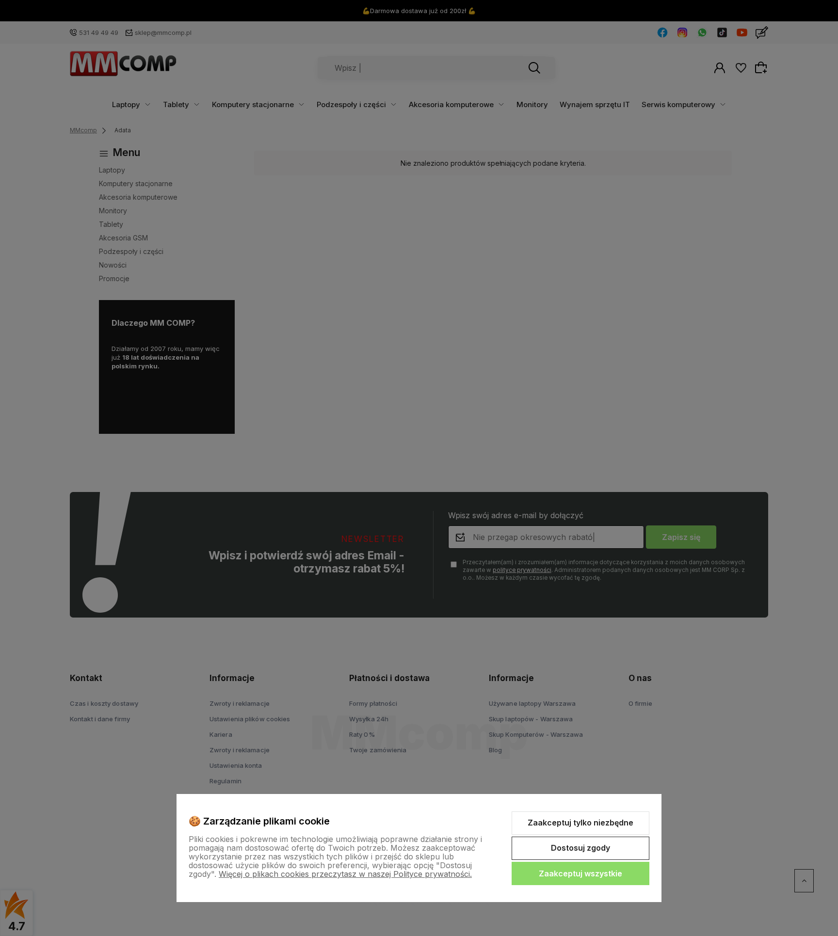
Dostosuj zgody (580, 848)
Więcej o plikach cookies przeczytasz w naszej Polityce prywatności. (345, 874)
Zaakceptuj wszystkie (580, 873)
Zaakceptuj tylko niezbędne (580, 822)
